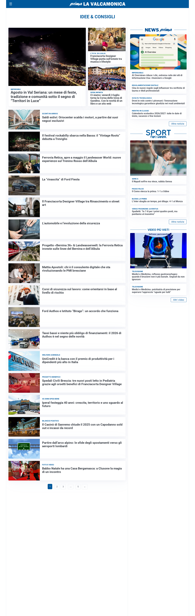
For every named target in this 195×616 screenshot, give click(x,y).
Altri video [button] (178, 299)
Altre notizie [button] (177, 123)
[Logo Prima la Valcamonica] (97, 4)
